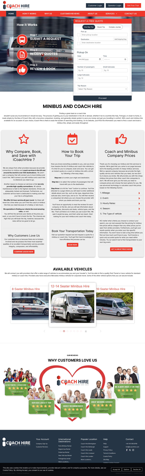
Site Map (106, 459)
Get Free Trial (133, 5)
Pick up (83, 31)
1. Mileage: (105, 193)
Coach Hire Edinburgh (88, 447)
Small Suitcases (109, 67)
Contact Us (131, 13)
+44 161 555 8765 (131, 443)
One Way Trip (88, 27)
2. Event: (104, 198)
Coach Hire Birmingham (88, 443)
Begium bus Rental (64, 449)
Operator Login (114, 5)
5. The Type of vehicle (111, 213)
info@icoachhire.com (132, 447)
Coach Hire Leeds (86, 450)
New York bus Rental (65, 455)
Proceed (102, 98)
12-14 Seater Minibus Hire (70, 286)
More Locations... (63, 462)
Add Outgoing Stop (120, 39)
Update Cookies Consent (111, 463)
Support (105, 447)
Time (105, 56)
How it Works (29, 13)
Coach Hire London (87, 456)
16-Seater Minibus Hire (110, 289)
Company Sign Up (41, 443)
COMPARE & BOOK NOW (23, 252)
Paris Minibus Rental (64, 446)
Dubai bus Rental (63, 452)
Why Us (48, 13)
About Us (92, 13)
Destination (85, 39)
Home (11, 13)
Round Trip (101, 27)
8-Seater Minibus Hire (26, 289)
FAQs (105, 443)
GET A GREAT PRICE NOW (121, 249)
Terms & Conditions (109, 453)
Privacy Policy (107, 450)
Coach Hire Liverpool (87, 453)
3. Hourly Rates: (107, 203)
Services (110, 13)
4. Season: (105, 208)
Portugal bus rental (64, 458)
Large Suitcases (83, 75)
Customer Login (95, 5)
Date (79, 56)
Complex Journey (115, 27)
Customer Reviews (69, 13)
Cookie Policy (107, 456)
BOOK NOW (72, 245)
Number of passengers (85, 67)
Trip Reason (81, 86)
